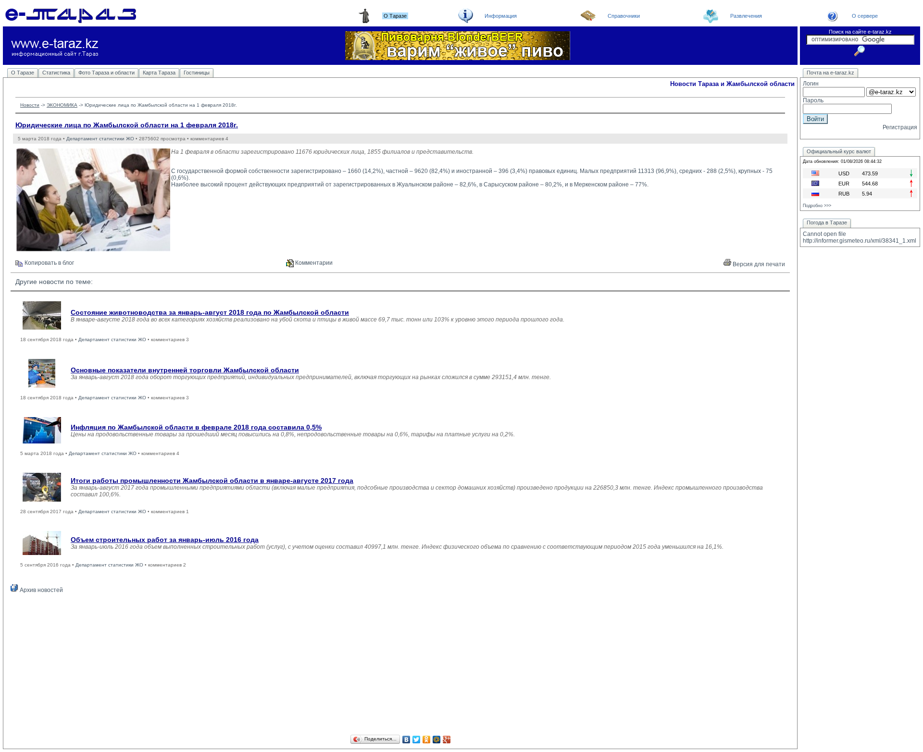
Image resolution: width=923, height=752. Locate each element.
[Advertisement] (400, 665)
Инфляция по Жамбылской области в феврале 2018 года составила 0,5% (196, 427)
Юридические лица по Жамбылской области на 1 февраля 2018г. (126, 125)
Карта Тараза (159, 72)
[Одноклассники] (427, 739)
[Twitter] (417, 739)
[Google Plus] (447, 739)
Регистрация (900, 127)
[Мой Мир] (437, 739)
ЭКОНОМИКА (62, 105)
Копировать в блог (48, 262)
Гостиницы (197, 72)
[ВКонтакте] (406, 739)
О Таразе (22, 72)
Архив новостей (40, 590)
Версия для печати (758, 264)
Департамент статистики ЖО (100, 138)
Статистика (56, 72)
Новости (29, 105)
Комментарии (313, 262)
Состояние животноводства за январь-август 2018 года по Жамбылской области (210, 312)
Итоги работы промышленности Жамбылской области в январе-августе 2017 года (212, 480)
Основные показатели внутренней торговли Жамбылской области (185, 370)
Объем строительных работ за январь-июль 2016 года (165, 539)
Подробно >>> (817, 205)
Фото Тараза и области (106, 72)
